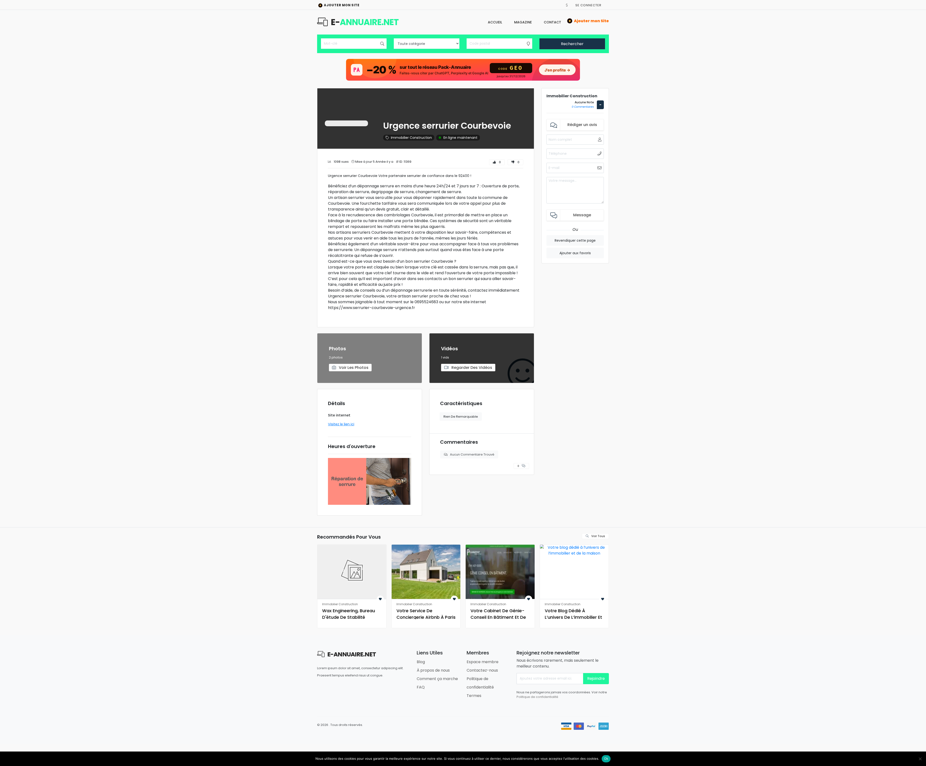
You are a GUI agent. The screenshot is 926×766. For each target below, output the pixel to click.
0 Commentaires (583, 107)
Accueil (495, 22)
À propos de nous (433, 670)
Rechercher (572, 44)
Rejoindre (596, 678)
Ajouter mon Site (339, 5)
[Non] (920, 758)
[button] (567, 5)
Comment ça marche (437, 679)
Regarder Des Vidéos (471, 367)
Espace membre (482, 662)
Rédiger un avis (582, 124)
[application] (369, 481)
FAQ (421, 687)
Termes (474, 695)
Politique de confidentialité (537, 697)
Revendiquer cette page (575, 240)
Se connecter (588, 5)
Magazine (523, 22)
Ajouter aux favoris (575, 253)
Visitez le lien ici (341, 424)
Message (582, 215)
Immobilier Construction (411, 137)
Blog (421, 662)
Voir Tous (598, 536)
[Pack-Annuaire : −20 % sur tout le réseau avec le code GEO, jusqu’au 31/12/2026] (463, 70)
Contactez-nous (482, 670)
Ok (606, 758)
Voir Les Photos (353, 367)
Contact (552, 22)
